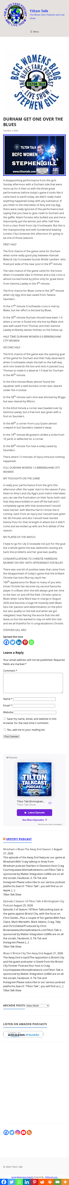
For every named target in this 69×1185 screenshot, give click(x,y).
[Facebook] (6, 642)
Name (8, 699)
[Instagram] (17, 1132)
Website (8, 712)
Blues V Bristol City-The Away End (23, 953)
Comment (10, 670)
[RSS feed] (29, 1132)
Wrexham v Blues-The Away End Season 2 (28, 849)
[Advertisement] (34, 1084)
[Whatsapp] (31, 642)
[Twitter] (12, 642)
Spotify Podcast (19, 839)
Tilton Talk (39, 10)
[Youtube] (23, 1132)
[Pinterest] (25, 642)
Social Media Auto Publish (22, 1177)
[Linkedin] (19, 642)
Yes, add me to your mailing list (25, 729)
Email (7, 705)
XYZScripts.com (51, 1177)
